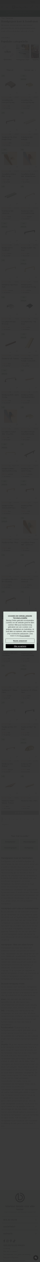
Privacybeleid (24, 636)
